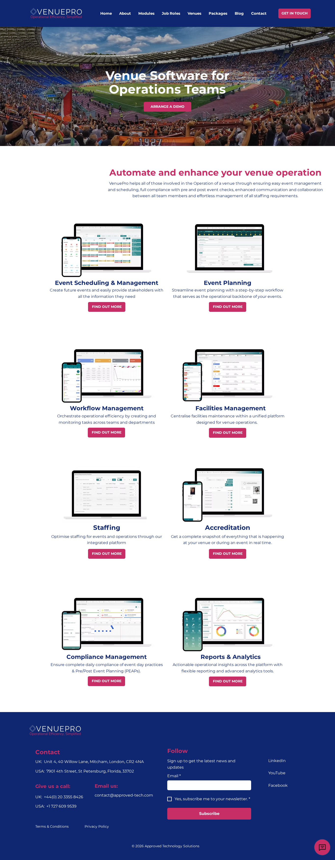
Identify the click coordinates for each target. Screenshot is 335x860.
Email (174, 776)
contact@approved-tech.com (124, 795)
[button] (146, 13)
